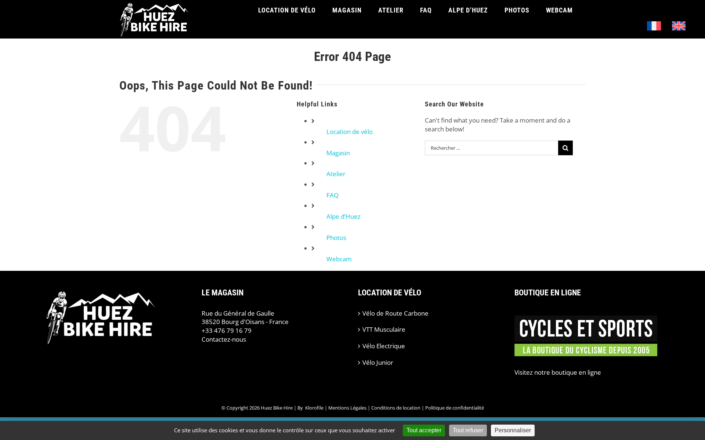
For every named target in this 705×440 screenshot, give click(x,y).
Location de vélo (349, 131)
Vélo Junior (377, 362)
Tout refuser (468, 430)
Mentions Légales (347, 407)
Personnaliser (513, 430)
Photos (336, 237)
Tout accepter (423, 430)
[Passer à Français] (653, 26)
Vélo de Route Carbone (395, 313)
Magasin (338, 153)
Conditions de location (395, 407)
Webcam (339, 259)
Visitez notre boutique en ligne (557, 372)
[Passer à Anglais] (678, 26)
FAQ (332, 195)
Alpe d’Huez (343, 216)
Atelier (336, 174)
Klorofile (314, 407)
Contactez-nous (224, 339)
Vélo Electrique (383, 346)
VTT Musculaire (383, 329)
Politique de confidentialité (454, 407)
